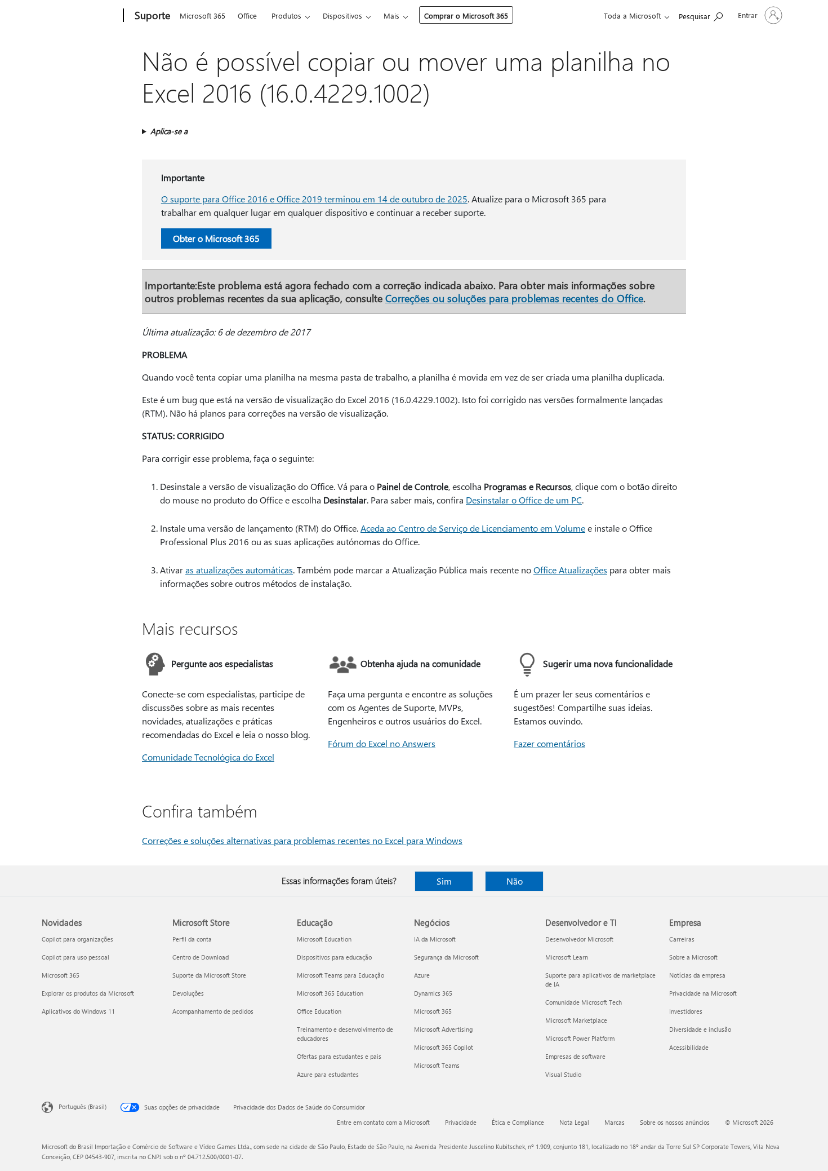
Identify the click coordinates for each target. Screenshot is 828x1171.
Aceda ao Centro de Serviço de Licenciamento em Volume (472, 528)
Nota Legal (574, 1122)
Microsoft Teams (437, 1065)
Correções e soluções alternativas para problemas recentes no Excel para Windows (302, 840)
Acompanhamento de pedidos (212, 1011)
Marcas (614, 1122)
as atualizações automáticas (239, 570)
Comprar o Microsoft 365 (466, 15)
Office (247, 15)
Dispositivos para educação (334, 957)
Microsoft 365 (202, 15)
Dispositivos (342, 15)
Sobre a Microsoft (693, 957)
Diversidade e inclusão (700, 1029)
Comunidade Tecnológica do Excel (208, 757)
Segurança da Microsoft (446, 957)
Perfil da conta (192, 939)
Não (514, 881)
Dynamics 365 (433, 993)
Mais (391, 15)
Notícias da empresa (697, 975)
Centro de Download (200, 957)
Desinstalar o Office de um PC (524, 500)
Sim (444, 881)
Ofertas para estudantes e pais (339, 1056)
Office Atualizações (570, 570)
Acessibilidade (689, 1047)
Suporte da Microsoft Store (209, 975)
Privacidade (461, 1122)
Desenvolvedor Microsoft (579, 939)
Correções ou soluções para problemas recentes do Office (514, 297)
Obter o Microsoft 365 (216, 238)
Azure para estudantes (328, 1074)
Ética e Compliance (518, 1122)
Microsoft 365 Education (330, 993)
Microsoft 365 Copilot (443, 1047)
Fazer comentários (549, 743)
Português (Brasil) (82, 1106)
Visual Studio (563, 1074)
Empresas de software (575, 1056)
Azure (422, 975)
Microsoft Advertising (443, 1029)
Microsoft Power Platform (580, 1038)
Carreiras (682, 939)
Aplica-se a (169, 131)
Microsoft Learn (566, 957)
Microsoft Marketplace (576, 1020)
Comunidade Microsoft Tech (583, 1002)
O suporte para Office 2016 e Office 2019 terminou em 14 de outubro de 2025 (314, 199)
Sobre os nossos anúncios (675, 1122)
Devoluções (188, 993)
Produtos (286, 15)
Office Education (319, 1011)
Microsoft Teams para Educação (340, 975)
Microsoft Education (324, 939)
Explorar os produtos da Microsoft (88, 993)
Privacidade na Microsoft (703, 993)
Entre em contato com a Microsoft (383, 1122)
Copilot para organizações (77, 939)
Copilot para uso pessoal (75, 957)
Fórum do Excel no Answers (381, 743)
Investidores (685, 1011)
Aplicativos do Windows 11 (78, 1011)
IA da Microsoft (435, 939)
